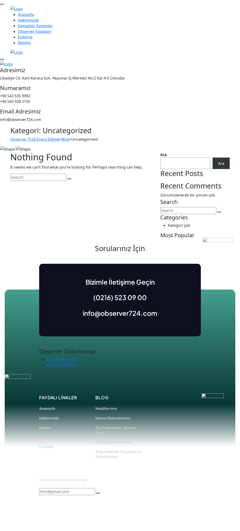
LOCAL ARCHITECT (63, 365)
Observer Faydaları (34, 31)
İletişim (24, 42)
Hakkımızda (28, 20)
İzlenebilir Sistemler (35, 25)
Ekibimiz (25, 37)
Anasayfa (26, 14)
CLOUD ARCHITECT (63, 359)
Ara (163, 154)
